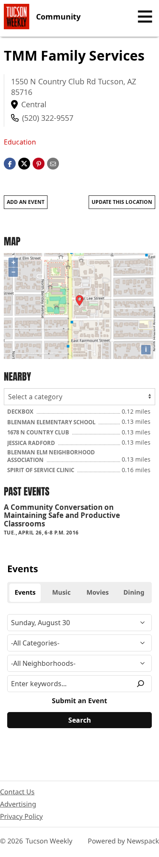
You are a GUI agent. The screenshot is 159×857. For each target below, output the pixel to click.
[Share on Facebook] (10, 162)
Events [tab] (25, 592)
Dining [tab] (133, 592)
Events (22, 568)
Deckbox (21, 411)
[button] (39, 162)
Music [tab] (61, 592)
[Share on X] (24, 162)
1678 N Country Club (38, 432)
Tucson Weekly (49, 841)
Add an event (26, 202)
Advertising (18, 804)
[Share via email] (53, 162)
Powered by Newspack (123, 841)
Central (34, 104)
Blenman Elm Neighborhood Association (51, 456)
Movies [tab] (97, 592)
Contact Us (17, 791)
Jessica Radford (31, 443)
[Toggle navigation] (145, 16)
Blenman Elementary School (52, 422)
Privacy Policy (21, 816)
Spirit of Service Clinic (41, 470)
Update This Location (122, 202)
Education (20, 142)
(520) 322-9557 (47, 118)
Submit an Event (79, 700)
